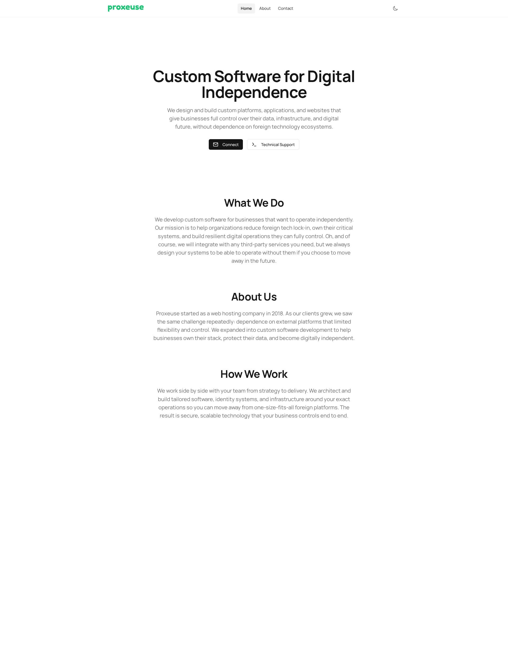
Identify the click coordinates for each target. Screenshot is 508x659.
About (265, 8)
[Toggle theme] (395, 8)
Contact (285, 8)
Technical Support (278, 144)
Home (246, 8)
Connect (231, 144)
